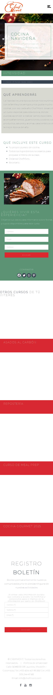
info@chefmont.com (30, 678)
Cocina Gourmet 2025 (22, 526)
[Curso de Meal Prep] (26, 442)
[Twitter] (24, 275)
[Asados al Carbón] (26, 319)
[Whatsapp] (29, 275)
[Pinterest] (34, 275)
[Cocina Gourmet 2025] (26, 503)
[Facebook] (19, 275)
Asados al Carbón (19, 342)
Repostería (13, 403)
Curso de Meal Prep (21, 465)
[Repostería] (26, 380)
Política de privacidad (35, 663)
